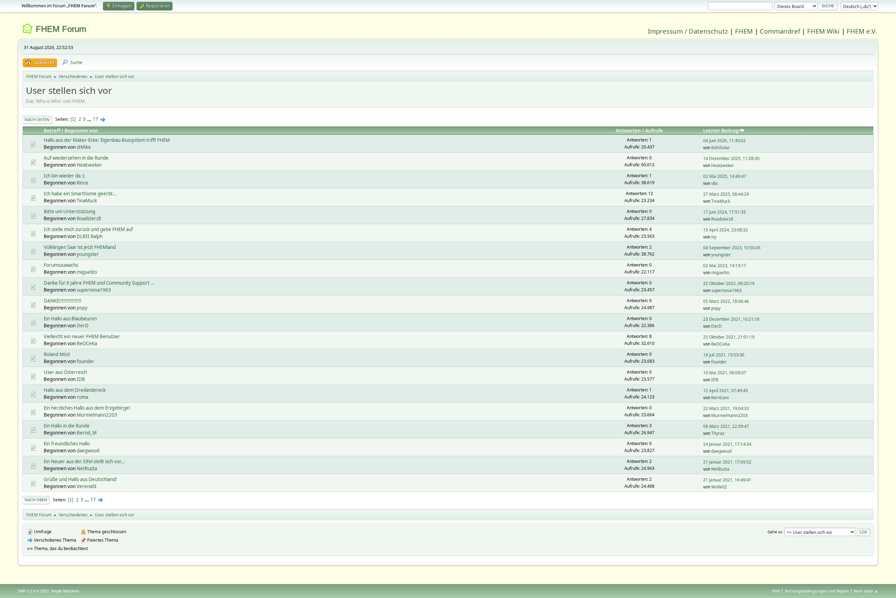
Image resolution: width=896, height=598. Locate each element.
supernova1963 (94, 290)
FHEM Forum (61, 29)
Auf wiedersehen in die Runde (76, 158)
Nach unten (37, 119)
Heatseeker (89, 165)
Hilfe (776, 590)
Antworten (628, 130)
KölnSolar (720, 148)
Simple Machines (65, 591)
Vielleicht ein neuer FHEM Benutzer (82, 336)
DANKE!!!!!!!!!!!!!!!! (63, 301)
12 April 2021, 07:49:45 (725, 391)
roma (82, 397)
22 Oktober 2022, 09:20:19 (729, 283)
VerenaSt (87, 486)
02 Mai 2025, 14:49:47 (724, 176)
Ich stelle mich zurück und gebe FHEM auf (88, 229)
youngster (88, 254)
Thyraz (717, 433)
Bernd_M (87, 433)
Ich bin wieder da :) (64, 176)
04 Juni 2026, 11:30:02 (724, 141)
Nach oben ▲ (866, 590)
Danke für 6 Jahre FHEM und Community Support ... (99, 283)
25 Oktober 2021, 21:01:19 (729, 337)
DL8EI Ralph (90, 236)
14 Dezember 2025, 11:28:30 (731, 158)
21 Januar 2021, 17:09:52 (727, 462)
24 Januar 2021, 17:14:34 (727, 444)
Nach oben (35, 499)
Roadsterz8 (89, 218)
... (89, 119)
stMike (84, 147)
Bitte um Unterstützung (69, 211)
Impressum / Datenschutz (688, 31)
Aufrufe (654, 130)
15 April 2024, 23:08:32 (725, 230)
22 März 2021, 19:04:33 (726, 408)
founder (85, 361)
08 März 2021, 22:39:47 (726, 426)
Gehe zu (775, 531)
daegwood (88, 450)
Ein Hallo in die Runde (67, 426)
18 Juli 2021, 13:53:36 (723, 355)
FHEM (744, 31)
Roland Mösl (57, 354)
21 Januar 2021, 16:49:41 (727, 480)
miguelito (87, 272)
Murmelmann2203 (97, 415)
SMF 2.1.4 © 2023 (33, 591)
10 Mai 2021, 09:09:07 (724, 373)
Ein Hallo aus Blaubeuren (70, 318)
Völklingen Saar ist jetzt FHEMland (80, 247)
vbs (714, 183)
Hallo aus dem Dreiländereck (75, 390)
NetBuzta (87, 468)
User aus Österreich (65, 372)
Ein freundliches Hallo (67, 443)
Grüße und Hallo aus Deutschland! (80, 479)
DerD (83, 325)
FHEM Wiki (823, 31)
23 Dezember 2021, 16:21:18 (731, 319)
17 (95, 119)
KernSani (720, 398)
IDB (81, 379)
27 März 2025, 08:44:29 (726, 194)
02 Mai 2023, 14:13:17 (724, 266)
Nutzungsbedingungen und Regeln (817, 590)
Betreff (52, 130)
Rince (82, 183)
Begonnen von (81, 130)
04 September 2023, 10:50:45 (732, 248)
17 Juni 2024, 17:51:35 (724, 212)
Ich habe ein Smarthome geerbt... (80, 193)
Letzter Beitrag (720, 130)
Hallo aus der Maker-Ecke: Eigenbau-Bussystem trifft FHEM (107, 140)
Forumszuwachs (61, 265)
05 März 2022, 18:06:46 (726, 301)
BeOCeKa (87, 343)
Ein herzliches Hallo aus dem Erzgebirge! (87, 408)
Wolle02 (719, 487)
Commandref (780, 31)
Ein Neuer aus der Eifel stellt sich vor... (84, 461)
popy (82, 308)
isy (713, 237)
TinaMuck (87, 200)
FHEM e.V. (862, 31)
